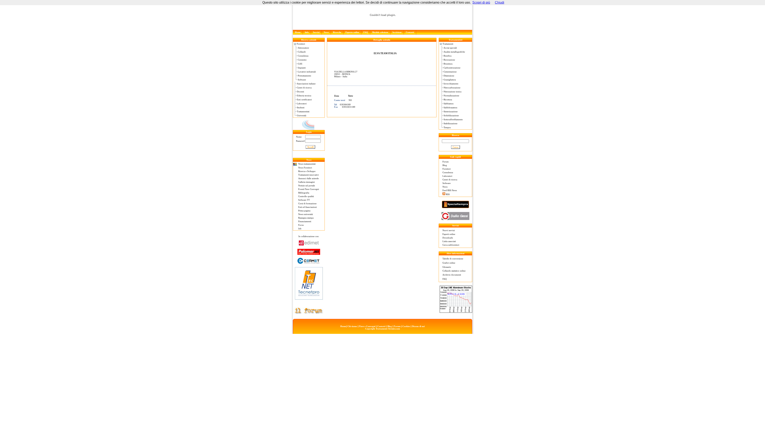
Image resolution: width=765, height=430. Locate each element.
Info (307, 32)
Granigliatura (450, 79)
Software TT (304, 200)
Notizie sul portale (306, 185)
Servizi (316, 32)
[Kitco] (456, 311)
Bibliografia (303, 193)
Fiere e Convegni (367, 326)
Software (302, 79)
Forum (445, 161)
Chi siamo (352, 326)
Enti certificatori (304, 99)
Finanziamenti (304, 221)
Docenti (300, 91)
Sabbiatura (448, 103)
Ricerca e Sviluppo (307, 171)
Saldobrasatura (450, 107)
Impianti (302, 67)
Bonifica (447, 56)
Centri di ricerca (304, 87)
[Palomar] (308, 253)
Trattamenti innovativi (308, 175)
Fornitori (301, 44)
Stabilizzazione (450, 123)
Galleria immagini (306, 182)
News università (305, 214)
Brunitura (448, 64)
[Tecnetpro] (308, 300)
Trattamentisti (303, 111)
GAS (300, 64)
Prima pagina (304, 210)
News (326, 32)
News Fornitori (305, 167)
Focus (301, 225)
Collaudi (302, 52)
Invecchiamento (451, 83)
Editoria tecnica (304, 95)
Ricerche (337, 32)
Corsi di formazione (307, 203)
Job (299, 228)
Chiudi (499, 2)
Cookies (406, 326)
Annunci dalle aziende (308, 178)
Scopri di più (481, 2)
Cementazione (450, 71)
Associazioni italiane (306, 83)
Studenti (300, 107)
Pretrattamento (304, 75)
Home (298, 32)
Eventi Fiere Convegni (308, 189)
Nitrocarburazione (452, 87)
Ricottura (448, 99)
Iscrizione (397, 32)
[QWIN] (309, 129)
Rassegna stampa (306, 218)
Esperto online (352, 32)
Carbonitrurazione (452, 67)
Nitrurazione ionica (452, 91)
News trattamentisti (307, 164)
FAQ (365, 32)
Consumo (302, 60)
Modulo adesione (380, 32)
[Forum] (309, 313)
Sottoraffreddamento (453, 119)
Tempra (447, 127)
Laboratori (302, 103)
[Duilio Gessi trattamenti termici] (455, 219)
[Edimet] (309, 244)
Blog (444, 165)
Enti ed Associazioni (307, 207)
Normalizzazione (451, 95)
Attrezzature (303, 48)
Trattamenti (448, 44)
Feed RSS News (449, 190)
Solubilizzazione (451, 115)
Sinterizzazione (451, 111)
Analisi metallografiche (454, 52)
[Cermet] (308, 262)
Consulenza (303, 56)
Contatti (410, 32)
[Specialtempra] (455, 207)
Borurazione (449, 60)
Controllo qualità (306, 196)
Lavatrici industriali (307, 71)
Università (301, 115)
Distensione (449, 75)
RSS (448, 194)
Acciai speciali (450, 48)
